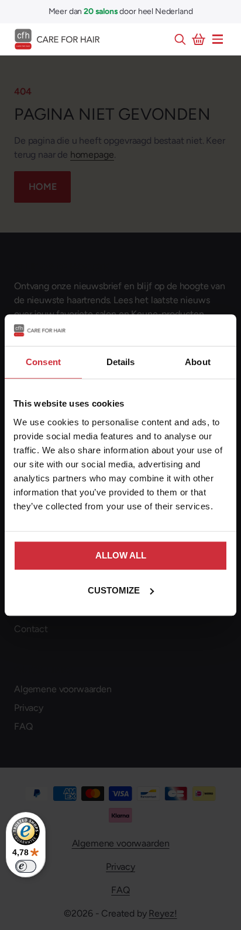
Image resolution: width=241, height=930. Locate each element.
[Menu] (217, 39)
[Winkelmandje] (199, 39)
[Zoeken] (180, 39)
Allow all (120, 555)
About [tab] (198, 362)
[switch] (25, 866)
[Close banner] (221, 330)
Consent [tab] (43, 362)
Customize (114, 590)
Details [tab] (120, 362)
